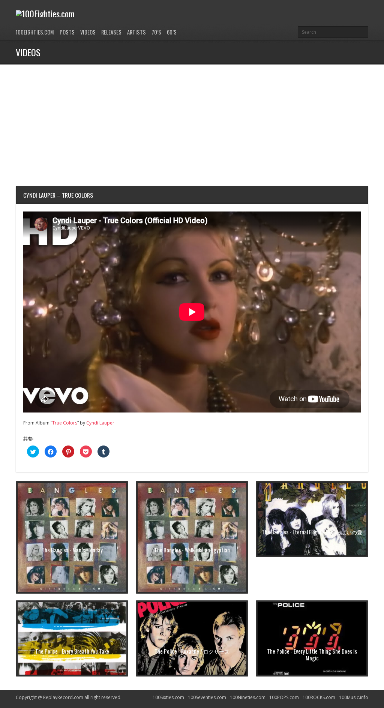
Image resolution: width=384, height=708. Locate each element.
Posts (67, 32)
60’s (172, 32)
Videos (88, 32)
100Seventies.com (207, 697)
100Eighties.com (35, 32)
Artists (136, 32)
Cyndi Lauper (100, 423)
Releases (111, 32)
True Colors (64, 423)
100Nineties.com (248, 697)
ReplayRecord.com (63, 697)
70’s (156, 32)
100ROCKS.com (319, 697)
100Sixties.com (168, 697)
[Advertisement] (192, 120)
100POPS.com (284, 697)
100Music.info (353, 697)
